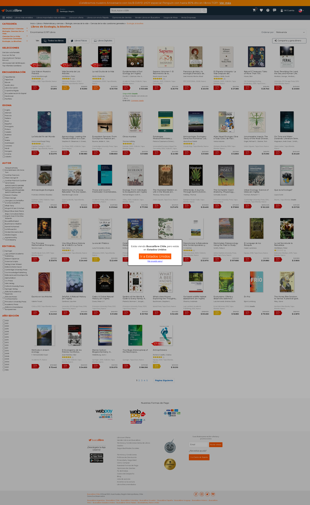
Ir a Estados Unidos (155, 256)
